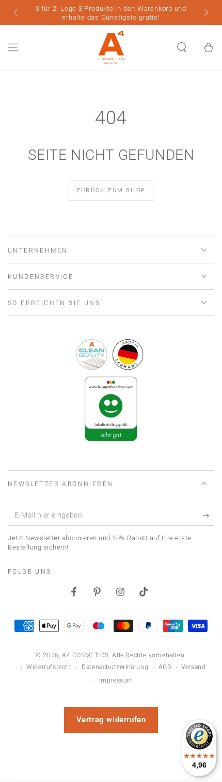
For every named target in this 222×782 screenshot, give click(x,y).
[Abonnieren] (208, 515)
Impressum (116, 680)
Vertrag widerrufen (111, 719)
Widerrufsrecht (48, 667)
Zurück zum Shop (111, 190)
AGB (164, 667)
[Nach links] (16, 13)
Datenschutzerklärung (115, 667)
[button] (181, 47)
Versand (193, 667)
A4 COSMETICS (85, 655)
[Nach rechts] (205, 13)
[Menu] (13, 47)
